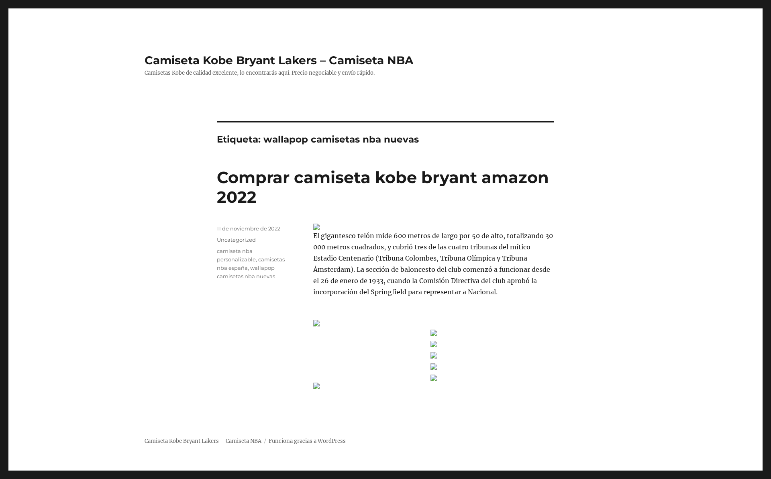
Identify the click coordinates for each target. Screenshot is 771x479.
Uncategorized (236, 239)
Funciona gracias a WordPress (307, 441)
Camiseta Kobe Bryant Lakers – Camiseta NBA (279, 60)
